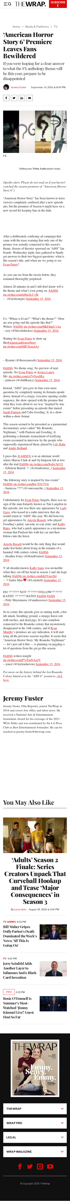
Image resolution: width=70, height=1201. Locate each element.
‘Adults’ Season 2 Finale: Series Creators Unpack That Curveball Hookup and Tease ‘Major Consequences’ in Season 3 (35, 880)
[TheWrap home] (30, 4)
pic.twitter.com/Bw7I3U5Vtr (31, 484)
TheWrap (13, 1108)
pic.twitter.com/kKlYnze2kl (40, 576)
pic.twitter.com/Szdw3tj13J (46, 464)
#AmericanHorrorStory (22, 342)
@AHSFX (24, 456)
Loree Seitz (20, 909)
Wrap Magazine (19, 1151)
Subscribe (58, 4)
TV (56, 26)
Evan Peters (10, 264)
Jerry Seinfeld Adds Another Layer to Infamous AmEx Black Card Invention (20, 970)
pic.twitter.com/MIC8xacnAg (21, 346)
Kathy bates (37, 568)
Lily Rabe (59, 444)
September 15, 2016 (38, 299)
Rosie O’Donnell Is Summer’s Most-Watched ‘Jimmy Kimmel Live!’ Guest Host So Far (18, 1007)
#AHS (51, 596)
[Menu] (7, 4)
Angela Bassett (36, 520)
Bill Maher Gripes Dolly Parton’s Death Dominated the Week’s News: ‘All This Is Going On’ (20, 936)
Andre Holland (17, 448)
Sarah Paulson (12, 412)
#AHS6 (53, 290)
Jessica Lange (45, 372)
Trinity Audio (39, 168)
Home (16, 26)
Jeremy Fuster (18, 87)
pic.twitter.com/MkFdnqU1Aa (42, 326)
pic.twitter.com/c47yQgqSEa (26, 376)
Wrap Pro (14, 1123)
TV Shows (9, 921)
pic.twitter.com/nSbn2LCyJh (20, 294)
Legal (11, 1137)
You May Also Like (28, 802)
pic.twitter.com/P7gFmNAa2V (22, 660)
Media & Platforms (37, 26)
